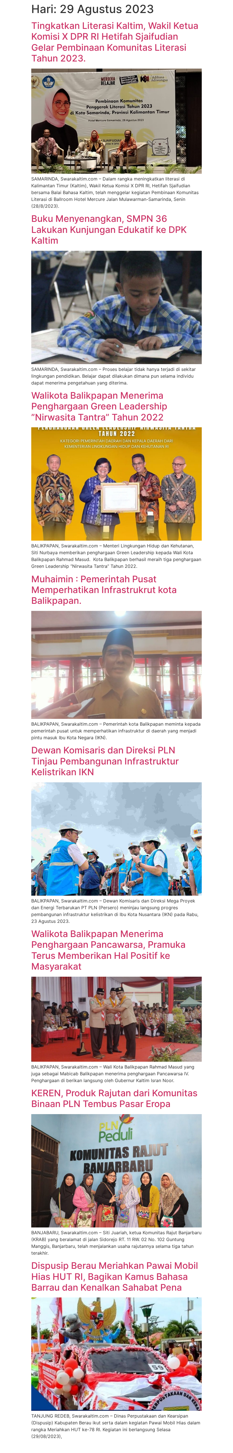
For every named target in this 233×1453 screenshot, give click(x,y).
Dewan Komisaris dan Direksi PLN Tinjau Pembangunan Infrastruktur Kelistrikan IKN (105, 761)
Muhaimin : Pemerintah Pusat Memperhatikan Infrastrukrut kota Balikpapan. (104, 589)
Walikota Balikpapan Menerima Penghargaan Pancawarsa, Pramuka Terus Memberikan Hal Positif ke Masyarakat (108, 950)
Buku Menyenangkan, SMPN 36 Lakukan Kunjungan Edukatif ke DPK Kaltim (109, 229)
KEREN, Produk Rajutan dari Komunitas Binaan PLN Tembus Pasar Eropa (114, 1098)
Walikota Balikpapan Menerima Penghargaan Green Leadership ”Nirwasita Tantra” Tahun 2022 (99, 406)
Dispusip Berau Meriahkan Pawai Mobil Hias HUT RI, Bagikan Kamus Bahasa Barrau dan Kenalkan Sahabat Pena (114, 1276)
